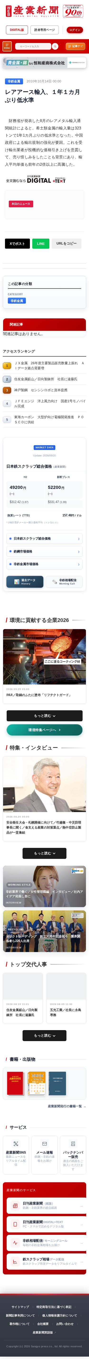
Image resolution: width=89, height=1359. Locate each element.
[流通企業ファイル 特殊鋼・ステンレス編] (36, 1084)
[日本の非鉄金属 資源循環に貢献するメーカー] (57, 1084)
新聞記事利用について (20, 1315)
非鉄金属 (17, 300)
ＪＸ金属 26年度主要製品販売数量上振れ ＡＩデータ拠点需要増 (49, 365)
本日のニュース (21, 203)
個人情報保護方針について (59, 1315)
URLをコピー (66, 243)
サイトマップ (20, 1307)
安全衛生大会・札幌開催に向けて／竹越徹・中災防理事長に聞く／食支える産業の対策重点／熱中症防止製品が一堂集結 (43, 827)
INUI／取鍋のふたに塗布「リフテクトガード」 (39, 695)
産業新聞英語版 (43, 1332)
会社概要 (43, 1324)
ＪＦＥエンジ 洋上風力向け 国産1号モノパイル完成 (50, 403)
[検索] (55, 46)
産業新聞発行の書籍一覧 (65, 1106)
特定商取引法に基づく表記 (54, 1307)
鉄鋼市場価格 (23, 551)
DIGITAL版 (17, 30)
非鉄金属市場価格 (26, 564)
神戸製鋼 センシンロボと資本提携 (40, 390)
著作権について (19, 1324)
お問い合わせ (65, 1324)
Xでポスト (17, 244)
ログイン (75, 29)
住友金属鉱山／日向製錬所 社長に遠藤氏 (45, 379)
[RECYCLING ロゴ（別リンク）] (77, 915)
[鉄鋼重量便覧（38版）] (15, 1084)
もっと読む (42, 715)
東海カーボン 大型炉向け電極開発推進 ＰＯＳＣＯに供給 (49, 419)
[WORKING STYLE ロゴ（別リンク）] (77, 870)
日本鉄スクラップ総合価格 (32, 538)
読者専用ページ (44, 30)
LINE (41, 244)
